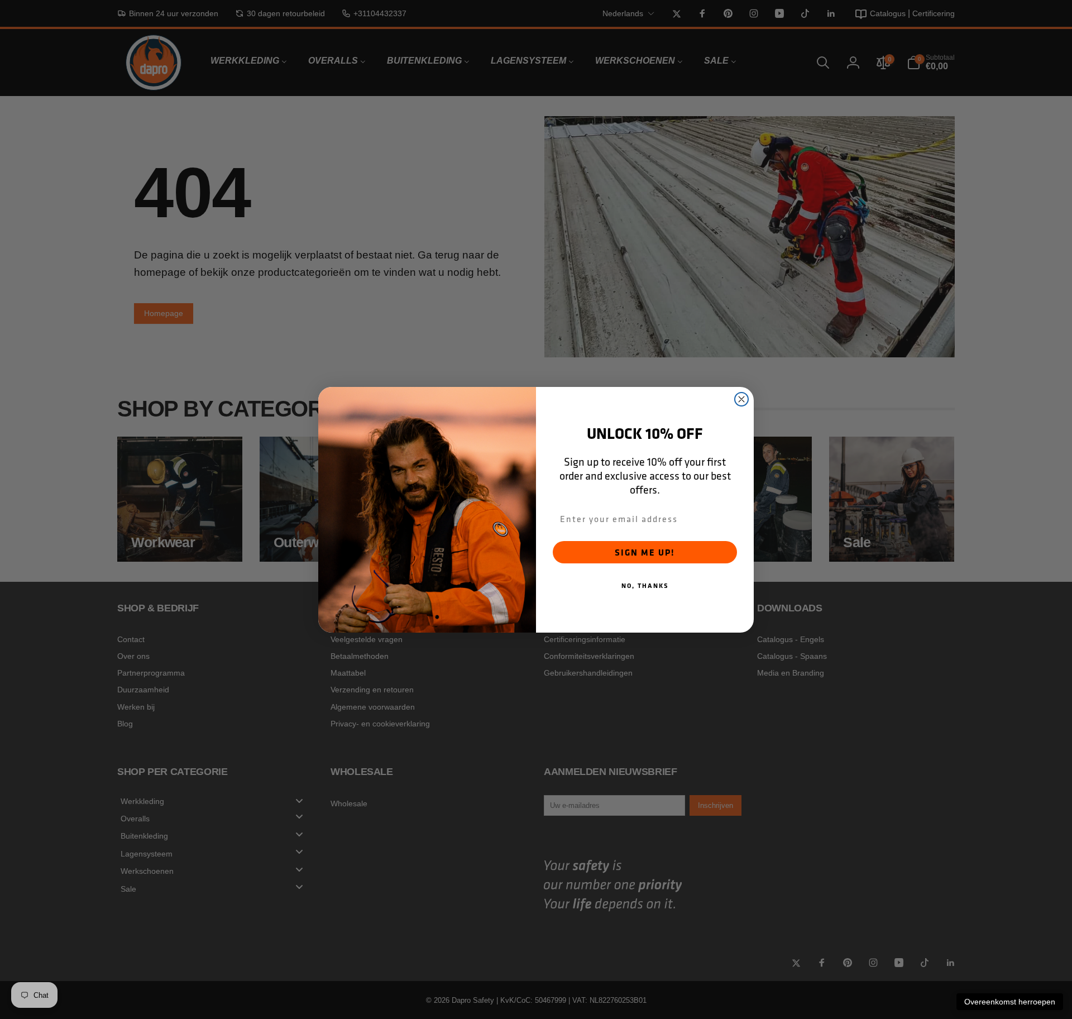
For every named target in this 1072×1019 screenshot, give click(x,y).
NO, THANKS (645, 585)
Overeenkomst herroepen (1009, 1001)
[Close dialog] (741, 399)
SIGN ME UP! (645, 552)
